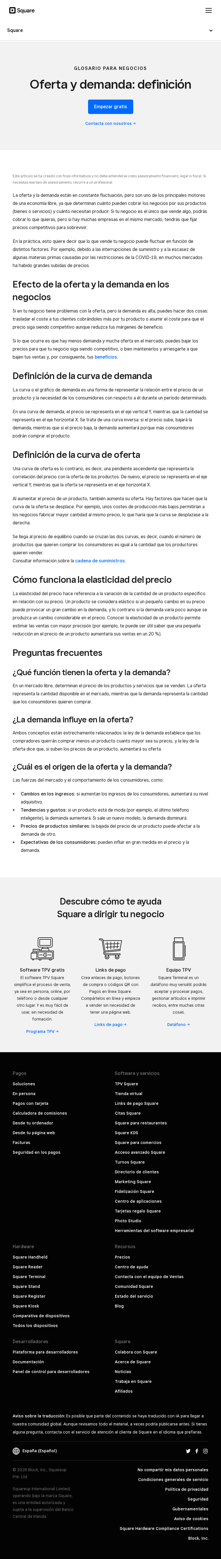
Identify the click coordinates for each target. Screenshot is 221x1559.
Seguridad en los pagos (36, 1152)
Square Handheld (30, 1257)
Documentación (28, 1362)
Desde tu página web (34, 1132)
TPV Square (126, 1084)
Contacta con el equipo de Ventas (149, 1276)
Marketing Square (133, 1181)
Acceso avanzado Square (140, 1152)
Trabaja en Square (133, 1381)
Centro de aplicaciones (138, 1201)
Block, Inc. (198, 1538)
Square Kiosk (26, 1306)
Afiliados (124, 1391)
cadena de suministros (100, 561)
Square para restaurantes (141, 1123)
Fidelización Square (134, 1191)
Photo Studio (128, 1221)
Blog (119, 1306)
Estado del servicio (134, 1296)
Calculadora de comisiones (40, 1113)
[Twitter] (188, 1450)
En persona (24, 1093)
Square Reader (28, 1267)
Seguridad (198, 1499)
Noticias (123, 1371)
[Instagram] (205, 1450)
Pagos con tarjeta (30, 1103)
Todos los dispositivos (35, 1325)
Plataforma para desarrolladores (45, 1352)
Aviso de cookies (191, 1518)
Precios (122, 1257)
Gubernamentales (190, 1509)
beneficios (106, 357)
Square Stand (26, 1286)
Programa (40, 1031)
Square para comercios (138, 1142)
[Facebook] (197, 1450)
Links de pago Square (137, 1103)
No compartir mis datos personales (173, 1469)
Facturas (21, 1142)
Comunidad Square (134, 1286)
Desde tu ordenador (33, 1123)
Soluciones (24, 1084)
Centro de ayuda (131, 1267)
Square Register (29, 1296)
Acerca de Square (133, 1362)
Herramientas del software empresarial (154, 1230)
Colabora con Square (136, 1352)
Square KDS (126, 1132)
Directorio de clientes (137, 1172)
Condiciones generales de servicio (173, 1479)
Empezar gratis (110, 106)
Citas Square (128, 1113)
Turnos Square (130, 1162)
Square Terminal (29, 1276)
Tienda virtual (128, 1093)
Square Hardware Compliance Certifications (164, 1528)
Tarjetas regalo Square (138, 1211)
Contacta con (108, 123)
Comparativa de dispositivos (41, 1316)
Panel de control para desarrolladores (51, 1371)
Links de (108, 1024)
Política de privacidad (186, 1489)
